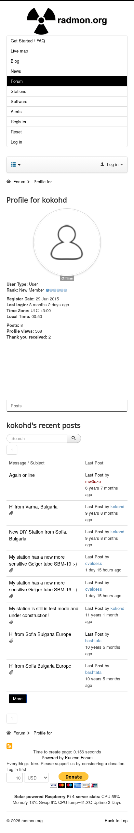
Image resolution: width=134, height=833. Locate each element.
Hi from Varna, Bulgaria (33, 506)
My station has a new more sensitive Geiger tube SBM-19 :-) (43, 560)
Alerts (16, 111)
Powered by (53, 757)
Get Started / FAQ (28, 41)
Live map (19, 51)
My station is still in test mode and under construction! (43, 611)
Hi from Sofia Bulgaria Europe (40, 634)
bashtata (93, 640)
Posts (16, 405)
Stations (18, 91)
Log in (16, 142)
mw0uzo (93, 481)
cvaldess (93, 563)
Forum (17, 81)
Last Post (94, 475)
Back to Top (116, 820)
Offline (67, 278)
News (16, 71)
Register (18, 121)
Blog (15, 61)
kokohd (117, 506)
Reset (16, 132)
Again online (22, 475)
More (17, 698)
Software (19, 101)
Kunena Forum (79, 757)
